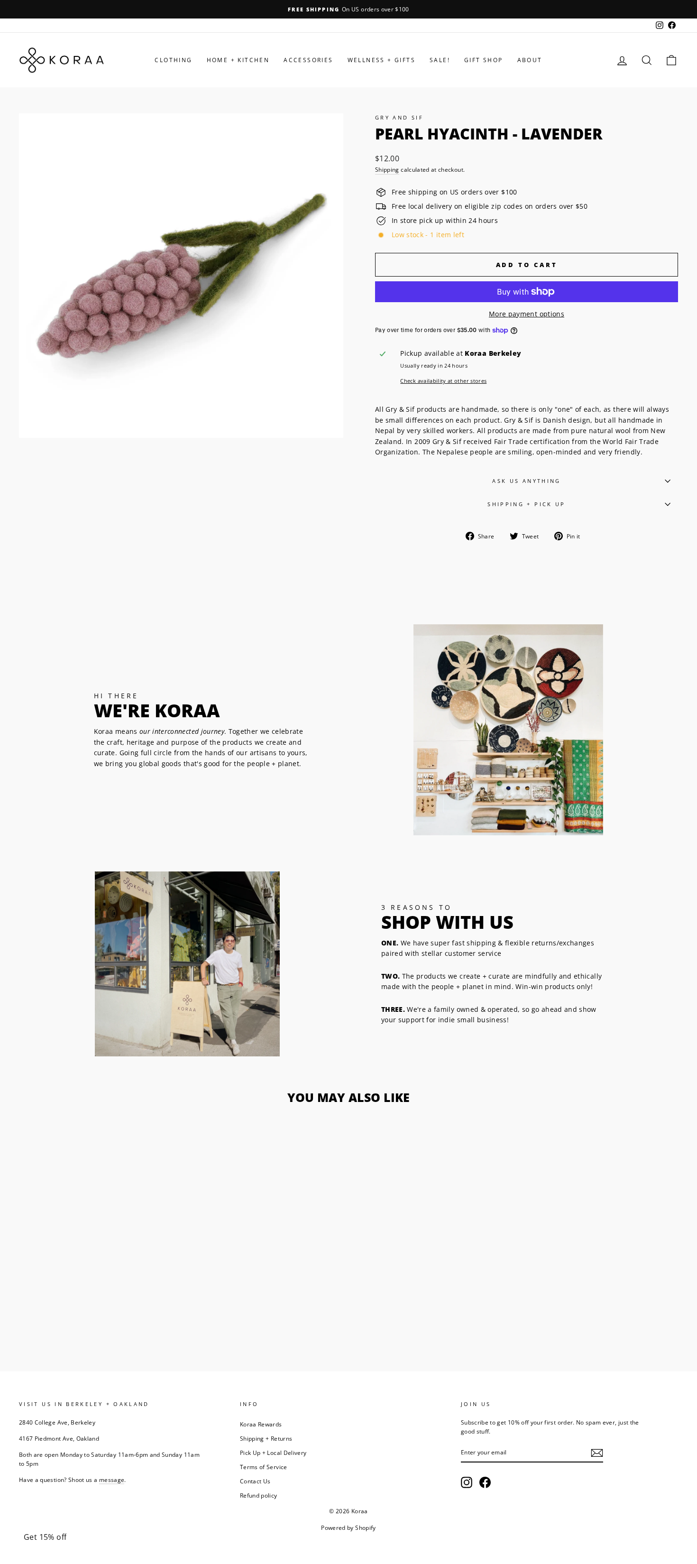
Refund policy (258, 1495)
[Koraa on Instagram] (466, 1482)
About (529, 60)
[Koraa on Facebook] (485, 1482)
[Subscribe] (597, 1452)
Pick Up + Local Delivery (273, 1452)
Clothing (173, 60)
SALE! (440, 60)
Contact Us (255, 1481)
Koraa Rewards (261, 1424)
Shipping (387, 169)
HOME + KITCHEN (238, 60)
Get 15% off (45, 1537)
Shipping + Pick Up (526, 504)
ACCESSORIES (308, 60)
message (111, 1479)
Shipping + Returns (266, 1438)
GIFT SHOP (483, 60)
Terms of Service (263, 1467)
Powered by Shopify (348, 1528)
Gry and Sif (399, 117)
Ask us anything (526, 480)
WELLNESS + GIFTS (381, 60)
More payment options (526, 313)
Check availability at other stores (443, 380)
